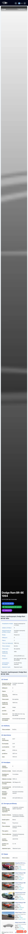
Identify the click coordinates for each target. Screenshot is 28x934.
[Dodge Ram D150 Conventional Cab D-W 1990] (8, 866)
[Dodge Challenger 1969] (8, 876)
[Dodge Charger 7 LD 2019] (8, 916)
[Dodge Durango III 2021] (8, 896)
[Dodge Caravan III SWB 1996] (8, 926)
